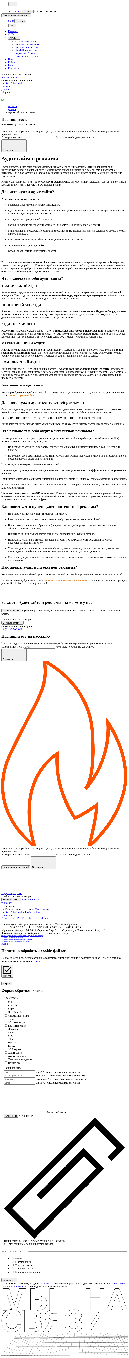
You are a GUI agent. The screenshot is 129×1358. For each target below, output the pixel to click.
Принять (7, 975)
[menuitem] (68, 31)
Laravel (12, 1045)
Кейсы (12, 62)
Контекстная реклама (27, 47)
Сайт (11, 1002)
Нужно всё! (14, 1062)
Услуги (13, 38)
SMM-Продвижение (26, 50)
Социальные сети (25, 1265)
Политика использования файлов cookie (15, 941)
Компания (41, 1079)
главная (12, 106)
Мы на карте (42, 909)
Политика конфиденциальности (12, 937)
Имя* (39, 1072)
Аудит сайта (15, 1052)
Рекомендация (23, 1261)
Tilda (10, 1039)
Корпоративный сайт (27, 44)
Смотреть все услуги (27, 56)
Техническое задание (20, 1059)
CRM (11, 1032)
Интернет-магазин (25, 41)
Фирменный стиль (25, 53)
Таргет (12, 1019)
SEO (10, 1035)
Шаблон (12, 1042)
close (12, 25)
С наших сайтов (24, 1268)
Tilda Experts (8, 915)
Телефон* (41, 1075)
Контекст (13, 1005)
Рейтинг (20, 1258)
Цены (11, 59)
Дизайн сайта (16, 1012)
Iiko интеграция (17, 1025)
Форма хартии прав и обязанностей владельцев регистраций (22, 936)
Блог (11, 65)
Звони (10, 20)
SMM (11, 1008)
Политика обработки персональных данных (16, 939)
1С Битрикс (15, 1049)
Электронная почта (12, 137)
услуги (12, 109)
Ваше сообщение (56, 1112)
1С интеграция (16, 1022)
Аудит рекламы (17, 1056)
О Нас (12, 34)
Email (39, 1082)
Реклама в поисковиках (28, 1271)
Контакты (14, 68)
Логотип (13, 1029)
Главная (13, 31)
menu (29, 11)
